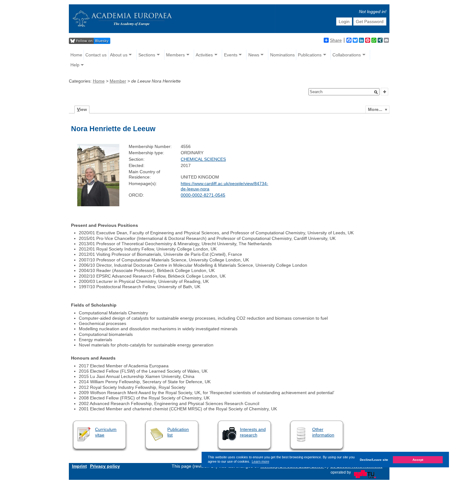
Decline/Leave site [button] (374, 459)
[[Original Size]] (98, 204)
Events (230, 54)
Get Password (370, 21)
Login (344, 21)
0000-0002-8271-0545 (203, 195)
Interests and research (253, 432)
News (253, 54)
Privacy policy (105, 466)
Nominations (282, 54)
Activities (204, 54)
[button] (376, 92)
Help (74, 64)
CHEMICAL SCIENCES (203, 159)
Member (118, 81)
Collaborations (346, 54)
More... (375, 109)
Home (76, 54)
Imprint (79, 466)
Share (336, 40)
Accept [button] (418, 459)
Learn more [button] (260, 461)
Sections (146, 54)
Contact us (96, 54)
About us (118, 54)
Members (175, 54)
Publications (310, 54)
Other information (323, 432)
